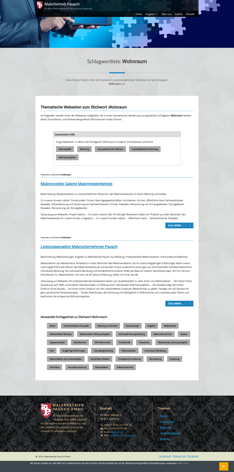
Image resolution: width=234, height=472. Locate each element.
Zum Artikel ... (176, 225)
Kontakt (190, 14)
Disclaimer (193, 456)
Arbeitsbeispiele (170, 433)
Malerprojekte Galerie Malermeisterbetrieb (76, 184)
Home (139, 14)
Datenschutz (179, 456)
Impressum (165, 456)
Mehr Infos (183, 463)
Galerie (178, 14)
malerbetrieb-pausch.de (123, 435)
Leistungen (167, 421)
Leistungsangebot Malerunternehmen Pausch (79, 246)
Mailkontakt (117, 432)
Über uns (166, 14)
